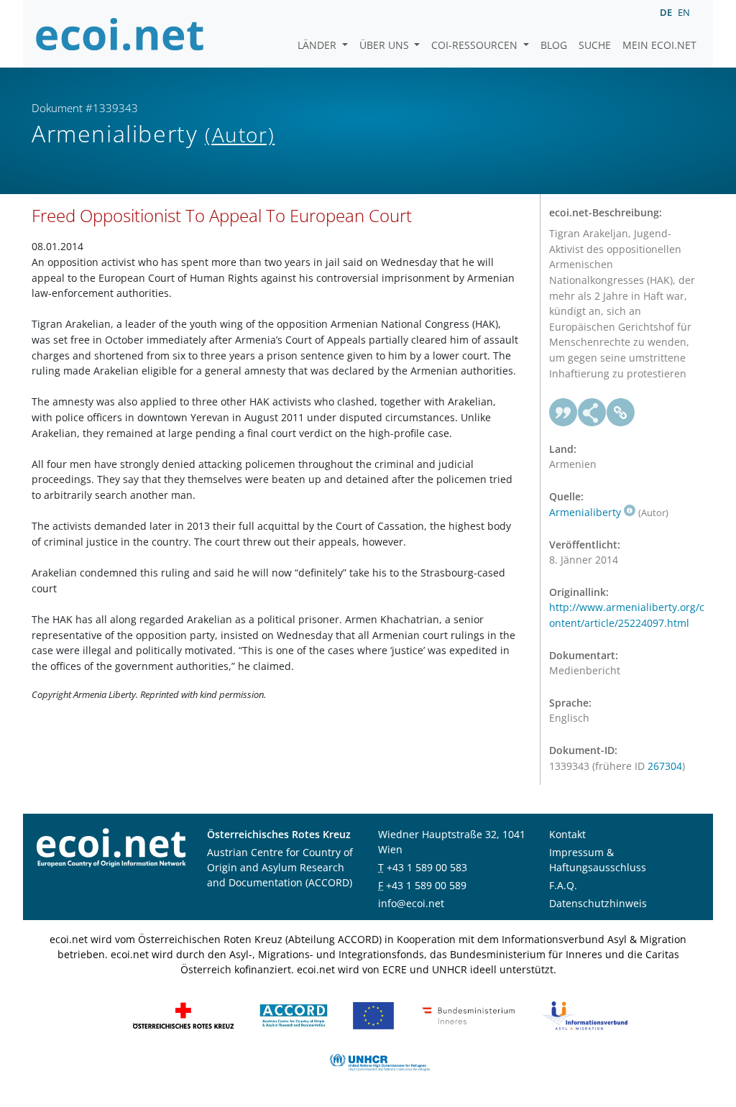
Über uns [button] (385, 45)
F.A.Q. (563, 885)
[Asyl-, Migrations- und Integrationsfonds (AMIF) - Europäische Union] (373, 1014)
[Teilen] (592, 412)
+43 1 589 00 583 (427, 867)
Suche (595, 45)
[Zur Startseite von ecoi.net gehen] (120, 34)
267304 (665, 766)
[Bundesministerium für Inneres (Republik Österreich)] (468, 1014)
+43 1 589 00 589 (426, 885)
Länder (318, 45)
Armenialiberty (585, 512)
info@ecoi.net (411, 903)
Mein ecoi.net (659, 45)
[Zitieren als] (563, 412)
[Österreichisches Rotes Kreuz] (183, 1014)
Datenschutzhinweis (598, 903)
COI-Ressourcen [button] (475, 45)
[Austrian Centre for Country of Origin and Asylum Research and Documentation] (294, 1014)
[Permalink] (621, 412)
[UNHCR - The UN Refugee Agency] (379, 1060)
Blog (553, 45)
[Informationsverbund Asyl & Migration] (585, 1014)
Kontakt (567, 834)
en (684, 12)
